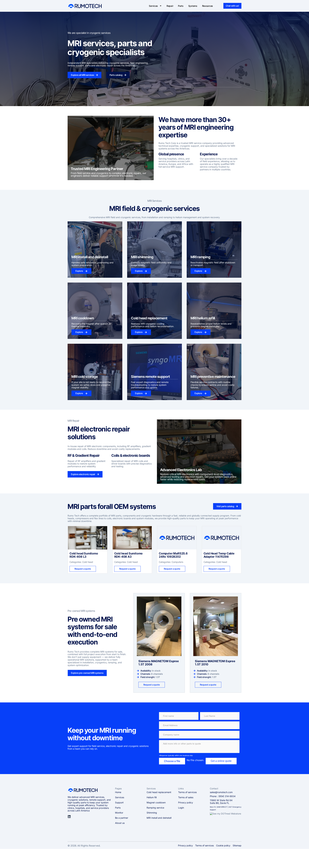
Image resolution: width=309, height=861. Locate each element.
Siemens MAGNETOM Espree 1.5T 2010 (215, 663)
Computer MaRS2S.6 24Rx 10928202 (173, 555)
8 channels (157, 673)
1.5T (158, 677)
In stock (156, 670)
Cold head (87, 562)
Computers (177, 562)
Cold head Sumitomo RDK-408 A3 (128, 555)
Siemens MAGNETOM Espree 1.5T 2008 (158, 663)
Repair (170, 6)
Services (153, 6)
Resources (207, 6)
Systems (192, 6)
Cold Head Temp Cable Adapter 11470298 (219, 555)
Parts (180, 6)
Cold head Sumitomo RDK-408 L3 (84, 555)
